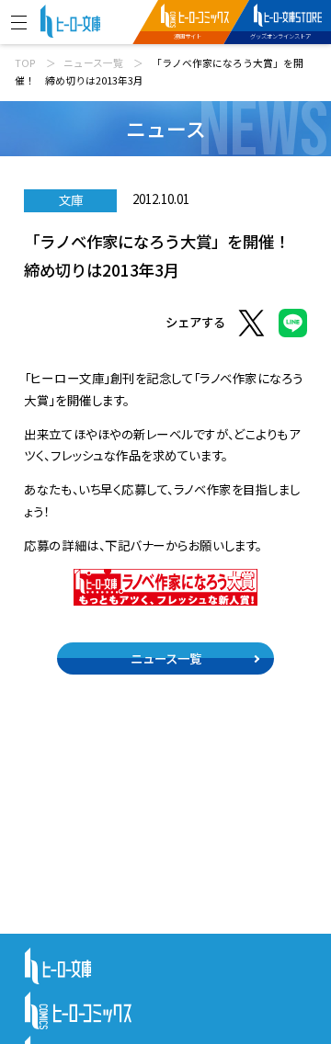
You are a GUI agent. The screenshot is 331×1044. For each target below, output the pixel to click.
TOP (25, 63)
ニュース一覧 (93, 63)
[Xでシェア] (251, 326)
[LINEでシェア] (293, 326)
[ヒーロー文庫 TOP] (70, 20)
